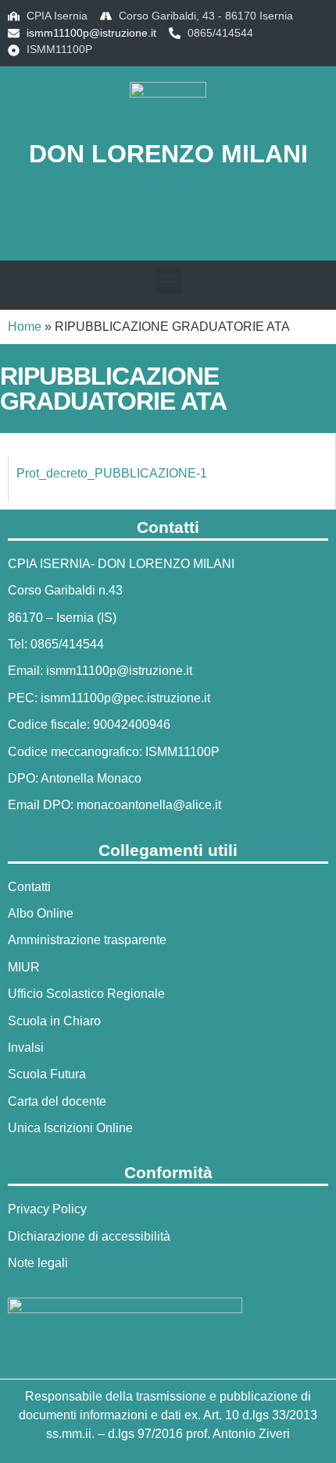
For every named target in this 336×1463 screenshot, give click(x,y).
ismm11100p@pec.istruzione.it (125, 698)
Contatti (29, 886)
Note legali (38, 1262)
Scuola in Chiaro (54, 1021)
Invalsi (26, 1047)
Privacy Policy (47, 1209)
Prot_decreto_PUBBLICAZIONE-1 (111, 473)
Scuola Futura (47, 1074)
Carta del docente (57, 1101)
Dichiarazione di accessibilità (89, 1236)
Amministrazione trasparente (87, 939)
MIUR (24, 967)
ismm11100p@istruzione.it (91, 33)
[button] (168, 220)
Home (24, 326)
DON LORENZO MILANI (168, 154)
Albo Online (40, 913)
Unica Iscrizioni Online (70, 1128)
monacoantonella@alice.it (149, 804)
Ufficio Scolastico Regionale (86, 993)
